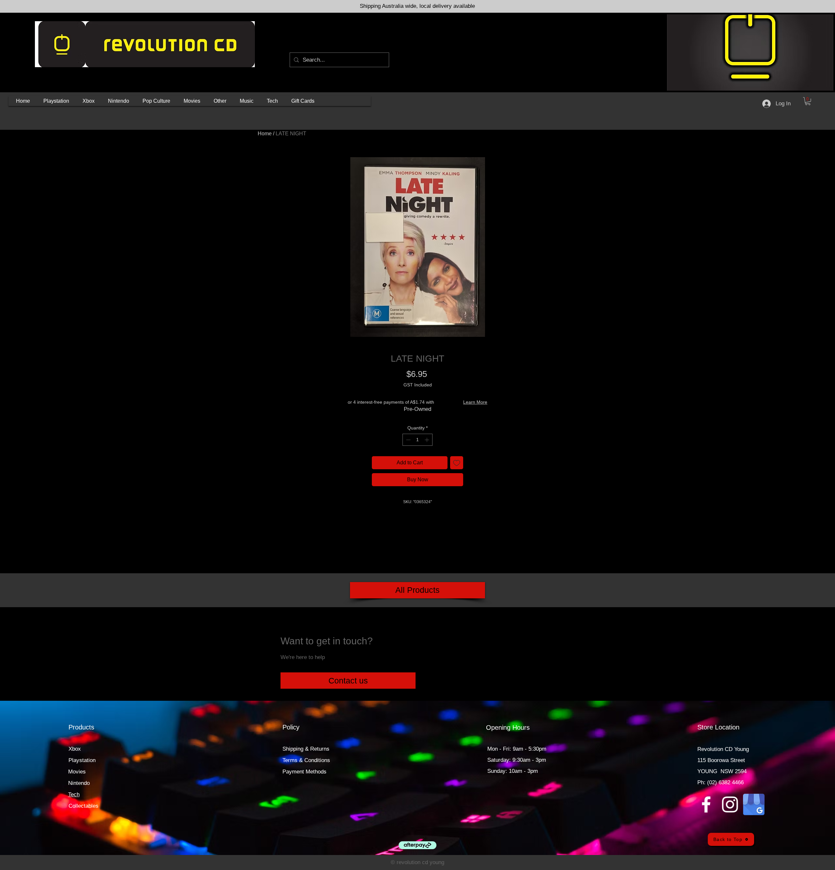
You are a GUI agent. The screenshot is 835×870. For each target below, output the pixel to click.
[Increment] (427, 439)
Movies (77, 772)
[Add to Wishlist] (456, 462)
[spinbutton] (417, 439)
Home (265, 133)
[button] (56, 101)
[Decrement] (407, 439)
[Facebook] (706, 804)
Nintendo (79, 783)
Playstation (82, 760)
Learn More (475, 402)
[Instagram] (730, 804)
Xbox (74, 749)
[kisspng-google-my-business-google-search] (754, 804)
